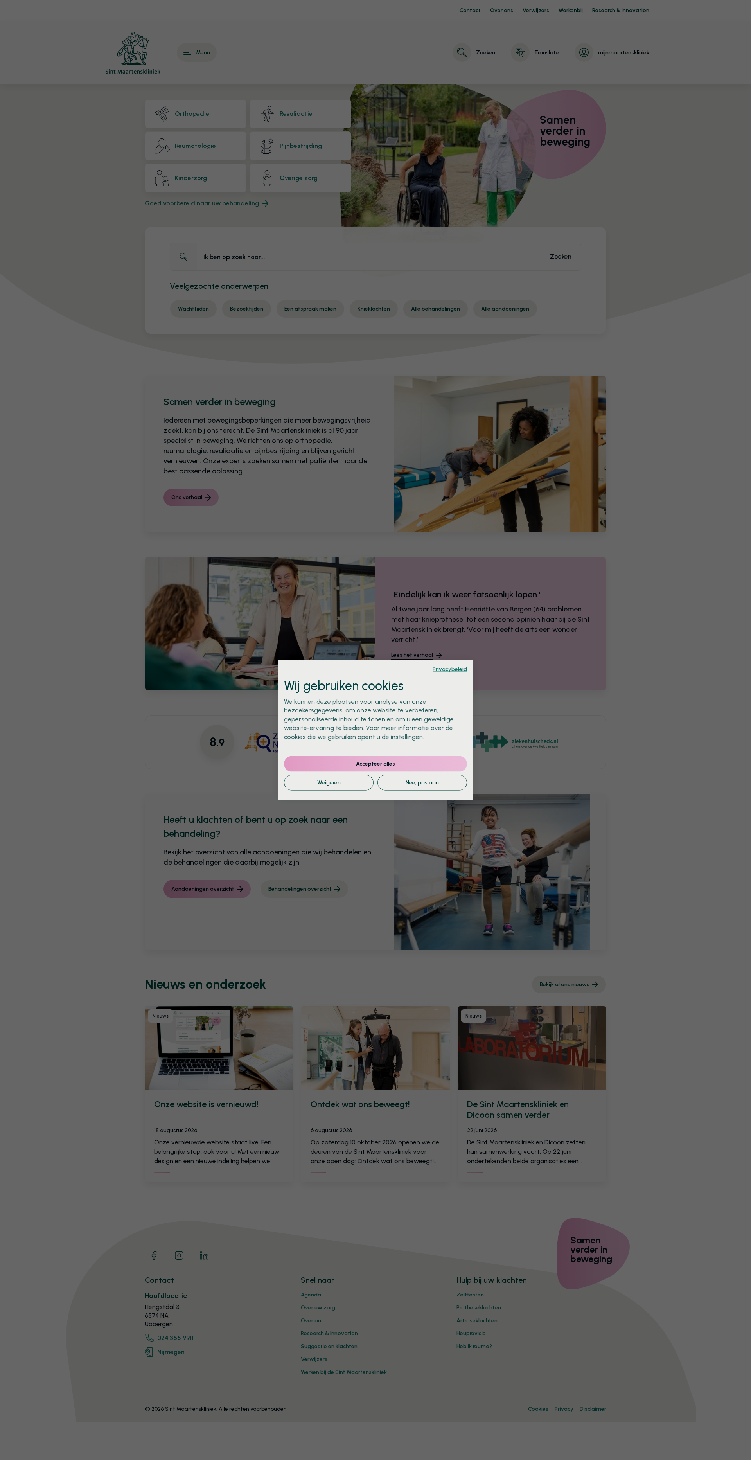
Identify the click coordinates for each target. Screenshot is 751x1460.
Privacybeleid (450, 669)
